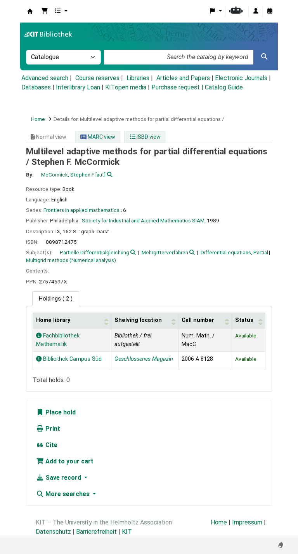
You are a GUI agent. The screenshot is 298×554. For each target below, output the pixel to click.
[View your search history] (269, 11)
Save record (63, 477)
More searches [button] (67, 494)
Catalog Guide (224, 87)
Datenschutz (53, 531)
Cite (50, 445)
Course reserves (97, 78)
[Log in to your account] (255, 11)
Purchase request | (178, 87)
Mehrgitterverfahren (165, 252)
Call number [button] (198, 320)
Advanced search (44, 78)
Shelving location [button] (138, 320)
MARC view (101, 137)
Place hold (60, 412)
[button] (44, 11)
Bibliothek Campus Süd (72, 359)
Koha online (30, 11)
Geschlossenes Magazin (143, 359)
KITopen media (125, 87)
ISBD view (148, 137)
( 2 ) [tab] (56, 298)
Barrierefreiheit (96, 531)
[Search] (264, 57)
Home (38, 119)
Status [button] (244, 320)
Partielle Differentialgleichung (94, 252)
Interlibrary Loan (78, 87)
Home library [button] (53, 320)
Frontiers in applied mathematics (81, 210)
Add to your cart (69, 461)
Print (52, 428)
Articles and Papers (183, 78)
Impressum (247, 522)
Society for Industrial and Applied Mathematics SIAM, (144, 220)
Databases (36, 87)
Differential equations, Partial (234, 252)
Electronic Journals (241, 78)
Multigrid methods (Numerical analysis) (71, 260)
